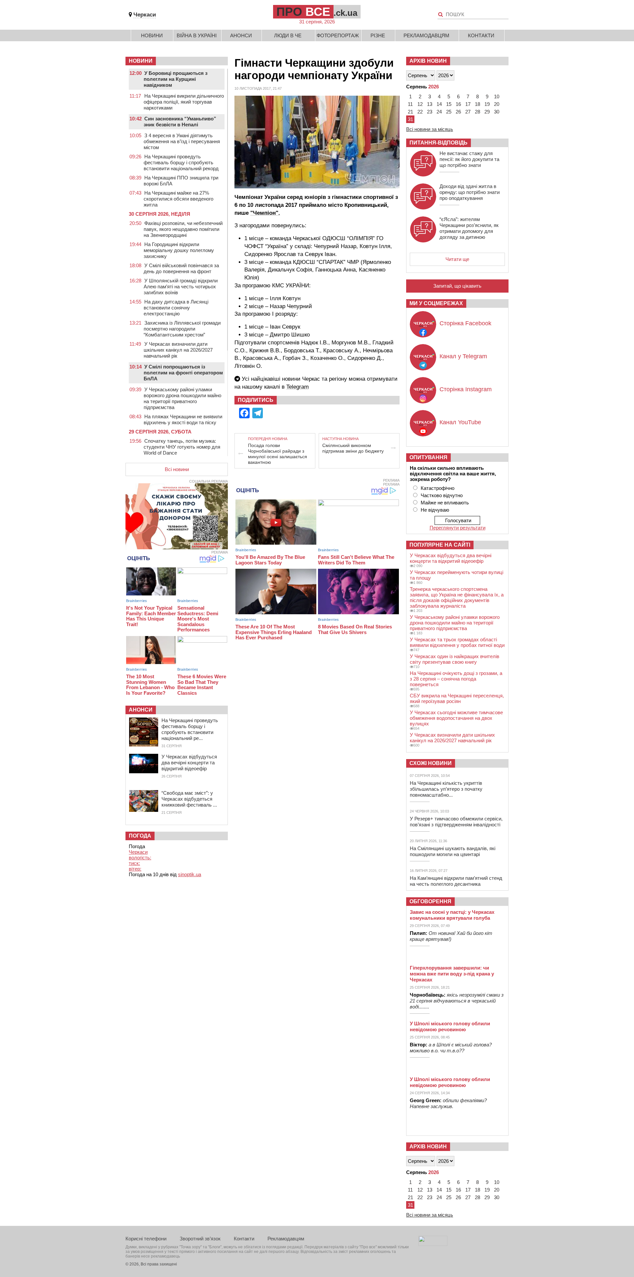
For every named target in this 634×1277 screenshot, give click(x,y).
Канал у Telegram (463, 356)
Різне (377, 35)
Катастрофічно (437, 488)
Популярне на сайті (439, 545)
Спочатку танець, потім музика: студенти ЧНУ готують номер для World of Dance (182, 447)
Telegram (297, 387)
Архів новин (428, 61)
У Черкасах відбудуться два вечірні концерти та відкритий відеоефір (189, 762)
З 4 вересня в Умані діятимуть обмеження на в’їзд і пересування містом (182, 141)
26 (458, 111)
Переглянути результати (457, 527)
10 (496, 96)
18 (477, 104)
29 (487, 111)
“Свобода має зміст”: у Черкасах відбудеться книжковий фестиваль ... (189, 799)
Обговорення (430, 901)
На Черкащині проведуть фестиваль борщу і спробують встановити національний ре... (189, 729)
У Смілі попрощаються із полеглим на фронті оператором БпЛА (183, 372)
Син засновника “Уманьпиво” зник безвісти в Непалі (180, 121)
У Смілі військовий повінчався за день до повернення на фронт (181, 268)
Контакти (481, 35)
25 (448, 111)
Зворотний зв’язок (200, 1238)
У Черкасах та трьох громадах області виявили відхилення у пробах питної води (457, 642)
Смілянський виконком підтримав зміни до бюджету (353, 448)
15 (448, 104)
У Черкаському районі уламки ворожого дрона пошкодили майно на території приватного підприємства (182, 398)
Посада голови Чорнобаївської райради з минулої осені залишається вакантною (277, 454)
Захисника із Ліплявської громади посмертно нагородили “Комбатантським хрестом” (182, 328)
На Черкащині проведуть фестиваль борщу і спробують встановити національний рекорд (181, 162)
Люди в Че (287, 35)
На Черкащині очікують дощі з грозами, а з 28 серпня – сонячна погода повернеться (456, 678)
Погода (140, 836)
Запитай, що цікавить (457, 286)
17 (468, 104)
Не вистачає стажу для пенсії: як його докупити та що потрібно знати (469, 159)
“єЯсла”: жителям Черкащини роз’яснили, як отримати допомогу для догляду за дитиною (469, 228)
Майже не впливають (445, 502)
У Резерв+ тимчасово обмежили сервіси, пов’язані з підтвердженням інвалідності (456, 821)
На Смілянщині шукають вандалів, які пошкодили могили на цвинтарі (452, 851)
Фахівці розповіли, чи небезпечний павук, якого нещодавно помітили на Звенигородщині (183, 229)
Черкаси (144, 15)
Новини (152, 35)
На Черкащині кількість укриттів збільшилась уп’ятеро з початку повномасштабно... (446, 789)
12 (420, 104)
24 (439, 111)
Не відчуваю (435, 510)
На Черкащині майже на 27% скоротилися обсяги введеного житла (178, 199)
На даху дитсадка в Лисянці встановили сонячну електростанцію (176, 307)
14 (439, 104)
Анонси (241, 35)
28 (477, 111)
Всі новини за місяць (429, 129)
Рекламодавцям (426, 35)
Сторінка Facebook (465, 323)
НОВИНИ (141, 61)
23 (429, 111)
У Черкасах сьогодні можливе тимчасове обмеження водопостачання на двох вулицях (456, 718)
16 (458, 104)
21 (410, 111)
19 (487, 104)
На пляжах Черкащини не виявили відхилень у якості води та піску (183, 419)
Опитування (428, 457)
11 (410, 104)
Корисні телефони (145, 1238)
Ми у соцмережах (436, 303)
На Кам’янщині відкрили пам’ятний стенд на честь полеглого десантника (456, 881)
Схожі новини (430, 763)
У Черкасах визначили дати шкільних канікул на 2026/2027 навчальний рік (178, 350)
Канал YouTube (460, 422)
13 (429, 104)
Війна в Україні (197, 35)
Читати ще (457, 259)
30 (496, 111)
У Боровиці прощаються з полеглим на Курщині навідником (175, 79)
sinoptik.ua (189, 874)
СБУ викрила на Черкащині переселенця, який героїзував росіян (457, 698)
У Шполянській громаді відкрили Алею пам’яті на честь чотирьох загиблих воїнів (181, 286)
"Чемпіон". (265, 213)
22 (420, 111)
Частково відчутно (442, 495)
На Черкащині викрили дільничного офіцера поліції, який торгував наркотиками (184, 102)
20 (496, 104)
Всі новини (177, 469)
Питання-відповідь (438, 142)
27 (468, 111)
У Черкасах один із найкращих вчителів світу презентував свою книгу (454, 659)
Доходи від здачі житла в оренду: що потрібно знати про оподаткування (470, 192)
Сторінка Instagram (466, 389)
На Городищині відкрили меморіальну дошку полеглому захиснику (179, 250)
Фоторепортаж (338, 35)
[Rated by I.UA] (432, 1244)
